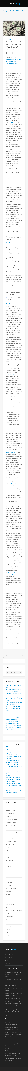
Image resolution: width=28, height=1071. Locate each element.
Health (7, 847)
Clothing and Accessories (12, 819)
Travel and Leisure (10, 923)
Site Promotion (9, 916)
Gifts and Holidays (10, 844)
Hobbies (8, 851)
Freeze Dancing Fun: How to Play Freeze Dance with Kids (13, 994)
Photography (9, 885)
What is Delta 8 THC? (11, 985)
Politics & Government (11, 888)
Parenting (8, 879)
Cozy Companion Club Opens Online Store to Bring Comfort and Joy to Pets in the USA (13, 790)
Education (8, 829)
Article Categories (14, 8)
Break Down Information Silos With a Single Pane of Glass (13, 1054)
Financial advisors (10, 452)
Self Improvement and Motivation (14, 910)
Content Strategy (10, 955)
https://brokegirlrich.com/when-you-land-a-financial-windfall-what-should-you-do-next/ (14, 61)
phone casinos (14, 122)
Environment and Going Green (13, 832)
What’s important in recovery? (13, 998)
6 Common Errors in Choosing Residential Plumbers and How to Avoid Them (13, 727)
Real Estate (8, 894)
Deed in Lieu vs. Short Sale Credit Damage (13, 989)
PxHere (8, 242)
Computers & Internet (11, 822)
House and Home (10, 854)
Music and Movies (10, 872)
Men (7, 869)
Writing (7, 935)
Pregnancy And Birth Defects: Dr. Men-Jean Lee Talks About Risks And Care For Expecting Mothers (13, 1004)
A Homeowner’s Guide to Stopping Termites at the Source (12, 771)
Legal (7, 863)
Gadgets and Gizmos (11, 841)
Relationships (9, 901)
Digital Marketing (10, 958)
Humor (7, 857)
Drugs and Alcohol (10, 825)
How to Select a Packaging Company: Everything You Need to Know (14, 698)
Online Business (9, 876)
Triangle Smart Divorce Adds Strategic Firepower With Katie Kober (13, 785)
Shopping (8, 913)
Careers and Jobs (10, 813)
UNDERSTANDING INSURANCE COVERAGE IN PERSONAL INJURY (13, 981)
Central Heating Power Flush (13, 760)
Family (7, 835)
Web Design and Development (13, 926)
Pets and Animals (10, 882)
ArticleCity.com (6, 8)
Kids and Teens (9, 860)
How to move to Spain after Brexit (12, 1044)
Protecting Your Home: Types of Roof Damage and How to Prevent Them (13, 714)
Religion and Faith (10, 904)
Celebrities (8, 816)
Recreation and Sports (11, 898)
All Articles (8, 964)
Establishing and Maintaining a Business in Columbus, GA (12, 1028)
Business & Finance (10, 810)
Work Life (8, 932)
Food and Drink (9, 838)
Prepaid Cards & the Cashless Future (12, 1040)
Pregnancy (8, 891)
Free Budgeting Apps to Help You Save (13, 1049)
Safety (7, 907)
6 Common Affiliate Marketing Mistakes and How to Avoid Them (13, 708)
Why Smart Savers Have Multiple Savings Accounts (13, 1059)
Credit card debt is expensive (13, 246)
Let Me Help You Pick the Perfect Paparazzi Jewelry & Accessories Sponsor (13, 1034)
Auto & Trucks (9, 807)
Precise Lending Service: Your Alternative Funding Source (12, 1023)
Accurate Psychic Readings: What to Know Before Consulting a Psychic (13, 974)
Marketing (8, 866)
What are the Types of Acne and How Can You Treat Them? (13, 1010)
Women (8, 929)
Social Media (9, 919)
